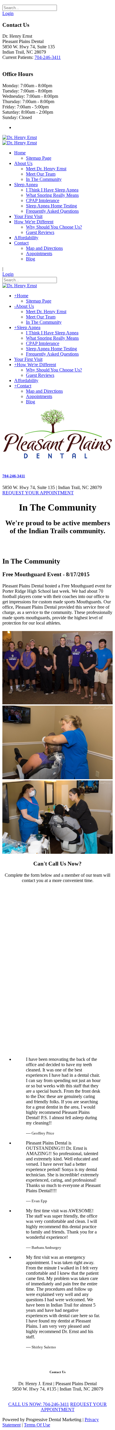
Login (8, 13)
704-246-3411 (47, 57)
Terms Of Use (37, 1424)
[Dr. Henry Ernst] (19, 137)
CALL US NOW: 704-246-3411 (38, 1404)
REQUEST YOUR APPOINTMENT (38, 492)
